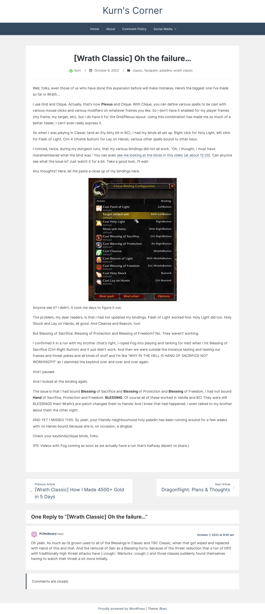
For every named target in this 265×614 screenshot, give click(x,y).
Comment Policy (134, 29)
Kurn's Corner (133, 10)
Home (94, 29)
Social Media (163, 29)
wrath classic (183, 70)
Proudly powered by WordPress (122, 609)
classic (138, 70)
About (110, 29)
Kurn (77, 70)
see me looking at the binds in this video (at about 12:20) (163, 155)
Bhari (163, 609)
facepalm (151, 70)
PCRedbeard (47, 533)
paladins (166, 70)
